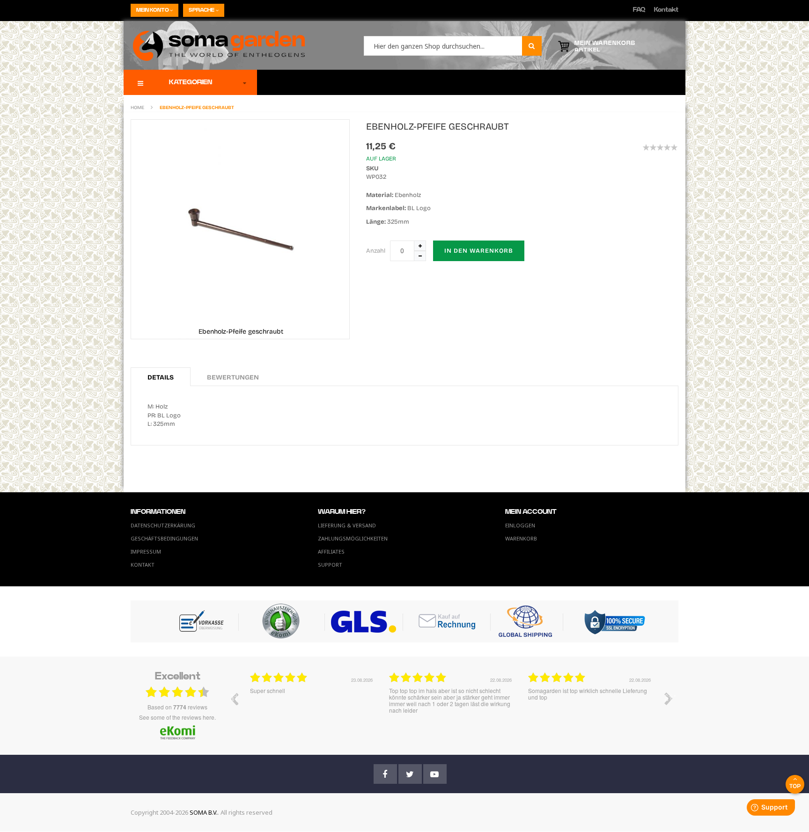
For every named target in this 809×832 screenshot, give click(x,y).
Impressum (146, 551)
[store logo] (214, 45)
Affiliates (331, 551)
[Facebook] (385, 774)
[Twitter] (410, 774)
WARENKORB (521, 538)
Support (330, 564)
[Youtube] (435, 774)
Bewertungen (233, 377)
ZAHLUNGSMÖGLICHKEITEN (353, 538)
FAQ (639, 10)
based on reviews (177, 707)
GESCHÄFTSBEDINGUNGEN (164, 538)
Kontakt (666, 10)
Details (160, 377)
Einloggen (520, 525)
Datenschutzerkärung (163, 525)
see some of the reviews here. (177, 717)
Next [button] (668, 698)
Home (137, 107)
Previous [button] (234, 698)
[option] (312, 706)
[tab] (161, 376)
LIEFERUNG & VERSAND (347, 525)
